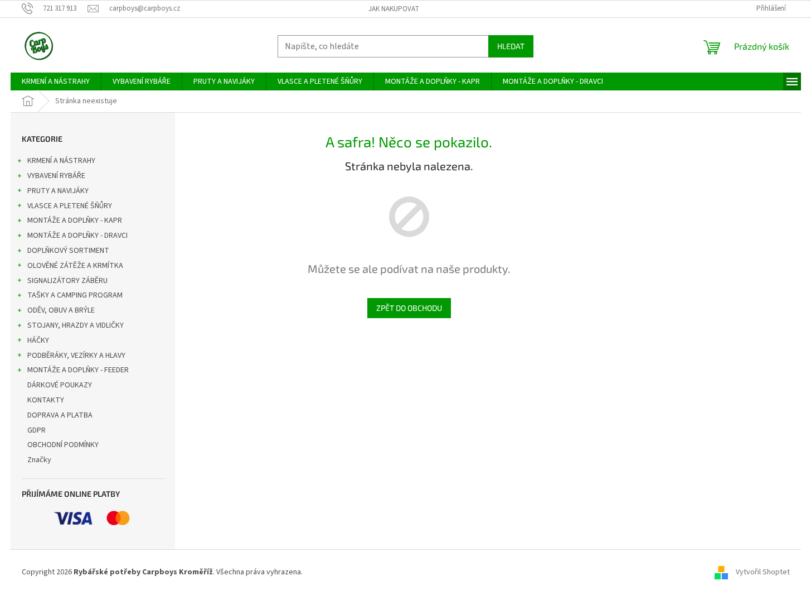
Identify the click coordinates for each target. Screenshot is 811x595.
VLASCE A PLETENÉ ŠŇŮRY (69, 206)
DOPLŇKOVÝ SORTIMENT (68, 250)
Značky (39, 460)
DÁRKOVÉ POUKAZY (59, 385)
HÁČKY (38, 340)
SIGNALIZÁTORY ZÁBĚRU (67, 280)
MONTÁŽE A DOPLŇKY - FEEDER (78, 370)
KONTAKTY (45, 400)
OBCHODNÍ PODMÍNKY (63, 444)
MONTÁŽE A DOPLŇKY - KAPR (74, 220)
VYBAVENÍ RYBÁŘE (56, 175)
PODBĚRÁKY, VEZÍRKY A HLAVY (76, 355)
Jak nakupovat (393, 9)
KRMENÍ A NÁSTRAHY (61, 160)
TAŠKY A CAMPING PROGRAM (75, 295)
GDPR (36, 430)
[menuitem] (56, 81)
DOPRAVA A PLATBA (60, 415)
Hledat (511, 46)
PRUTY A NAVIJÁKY (58, 190)
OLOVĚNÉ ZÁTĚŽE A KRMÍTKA (75, 265)
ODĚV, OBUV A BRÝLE (61, 310)
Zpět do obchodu (409, 308)
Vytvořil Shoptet (763, 572)
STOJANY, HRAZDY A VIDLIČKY (75, 325)
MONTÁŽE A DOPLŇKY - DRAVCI (77, 235)
